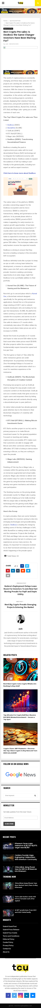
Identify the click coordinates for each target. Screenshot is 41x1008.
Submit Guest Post (10, 926)
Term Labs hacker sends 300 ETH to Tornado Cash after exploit (25, 898)
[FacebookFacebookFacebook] (8, 995)
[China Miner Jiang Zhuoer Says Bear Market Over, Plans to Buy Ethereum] (8, 885)
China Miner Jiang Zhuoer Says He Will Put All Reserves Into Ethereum (26, 869)
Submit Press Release (11, 929)
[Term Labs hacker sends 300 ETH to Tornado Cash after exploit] (8, 899)
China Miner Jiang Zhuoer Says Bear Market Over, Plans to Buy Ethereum (26, 885)
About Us (6, 952)
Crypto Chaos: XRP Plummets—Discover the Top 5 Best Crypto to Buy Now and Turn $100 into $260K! (20, 750)
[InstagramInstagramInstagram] (20, 995)
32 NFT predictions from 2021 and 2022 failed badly (25, 911)
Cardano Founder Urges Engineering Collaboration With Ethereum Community (26, 857)
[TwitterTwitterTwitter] (14, 995)
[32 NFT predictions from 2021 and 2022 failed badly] (8, 912)
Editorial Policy (8, 939)
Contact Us (7, 949)
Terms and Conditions (11, 936)
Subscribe (9, 824)
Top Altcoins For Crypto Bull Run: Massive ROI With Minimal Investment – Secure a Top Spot (19, 717)
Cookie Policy (8, 942)
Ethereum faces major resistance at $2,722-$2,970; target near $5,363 (26, 845)
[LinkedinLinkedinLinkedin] (26, 995)
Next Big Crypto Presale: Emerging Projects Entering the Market (20, 606)
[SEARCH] (35, 795)
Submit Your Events (10, 933)
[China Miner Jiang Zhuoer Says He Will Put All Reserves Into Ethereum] (8, 869)
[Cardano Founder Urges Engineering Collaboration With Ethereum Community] (8, 857)
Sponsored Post (8, 28)
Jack (6, 44)
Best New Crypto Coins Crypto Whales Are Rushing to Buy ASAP (19, 684)
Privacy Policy (8, 945)
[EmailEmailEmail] (32, 995)
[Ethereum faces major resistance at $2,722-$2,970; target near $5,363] (8, 846)
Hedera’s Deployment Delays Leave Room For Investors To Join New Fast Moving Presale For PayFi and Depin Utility (20, 590)
